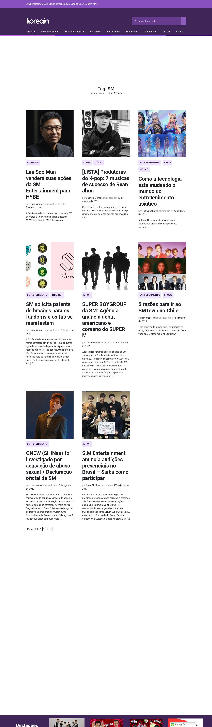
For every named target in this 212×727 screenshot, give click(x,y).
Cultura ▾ (30, 31)
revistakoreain (37, 204)
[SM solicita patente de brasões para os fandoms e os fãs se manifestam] (50, 266)
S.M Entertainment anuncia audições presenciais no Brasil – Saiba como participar (105, 465)
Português (179, 724)
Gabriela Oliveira (94, 197)
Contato (180, 31)
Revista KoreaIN (38, 21)
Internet (57, 295)
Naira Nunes (36, 485)
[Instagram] (167, 4)
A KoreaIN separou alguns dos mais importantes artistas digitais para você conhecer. (157, 223)
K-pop (86, 162)
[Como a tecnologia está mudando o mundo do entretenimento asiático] (162, 133)
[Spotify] (177, 4)
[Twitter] (170, 4)
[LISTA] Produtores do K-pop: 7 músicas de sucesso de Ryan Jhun (105, 181)
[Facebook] (163, 4)
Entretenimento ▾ (49, 31)
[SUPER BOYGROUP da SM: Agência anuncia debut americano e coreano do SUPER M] (106, 266)
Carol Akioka (92, 485)
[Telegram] (184, 4)
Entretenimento (150, 162)
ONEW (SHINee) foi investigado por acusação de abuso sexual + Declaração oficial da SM (49, 465)
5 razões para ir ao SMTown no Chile (159, 307)
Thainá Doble (148, 211)
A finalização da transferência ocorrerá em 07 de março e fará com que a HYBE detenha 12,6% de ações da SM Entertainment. (49, 217)
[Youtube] (174, 4)
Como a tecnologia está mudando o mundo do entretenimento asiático (160, 191)
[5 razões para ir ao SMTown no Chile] (162, 266)
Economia (33, 162)
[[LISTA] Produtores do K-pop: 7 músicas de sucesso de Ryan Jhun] (106, 133)
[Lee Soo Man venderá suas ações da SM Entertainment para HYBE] (50, 133)
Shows (168, 295)
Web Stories (150, 31)
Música (98, 162)
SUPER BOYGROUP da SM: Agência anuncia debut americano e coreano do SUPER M (104, 319)
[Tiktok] (181, 4)
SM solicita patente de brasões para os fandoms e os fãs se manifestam (49, 313)
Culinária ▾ (95, 31)
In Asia (166, 31)
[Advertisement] (106, 57)
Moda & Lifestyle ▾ (74, 31)
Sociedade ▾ (113, 31)
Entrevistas (131, 31)
